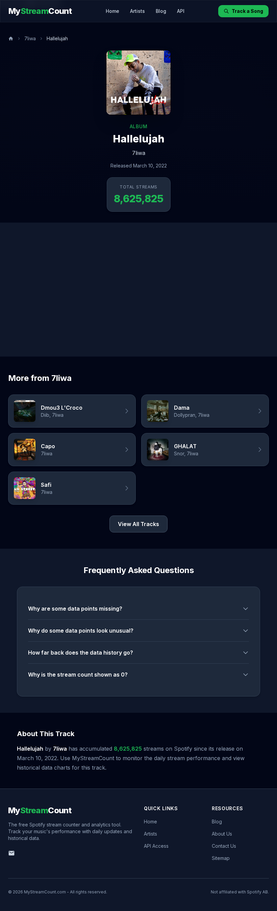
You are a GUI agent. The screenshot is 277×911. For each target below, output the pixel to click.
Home (112, 11)
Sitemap (221, 858)
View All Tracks (138, 524)
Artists (137, 11)
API (180, 11)
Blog (161, 11)
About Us (222, 834)
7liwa (30, 38)
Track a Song (247, 11)
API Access (156, 846)
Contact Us (224, 846)
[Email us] (11, 853)
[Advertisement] (138, 289)
